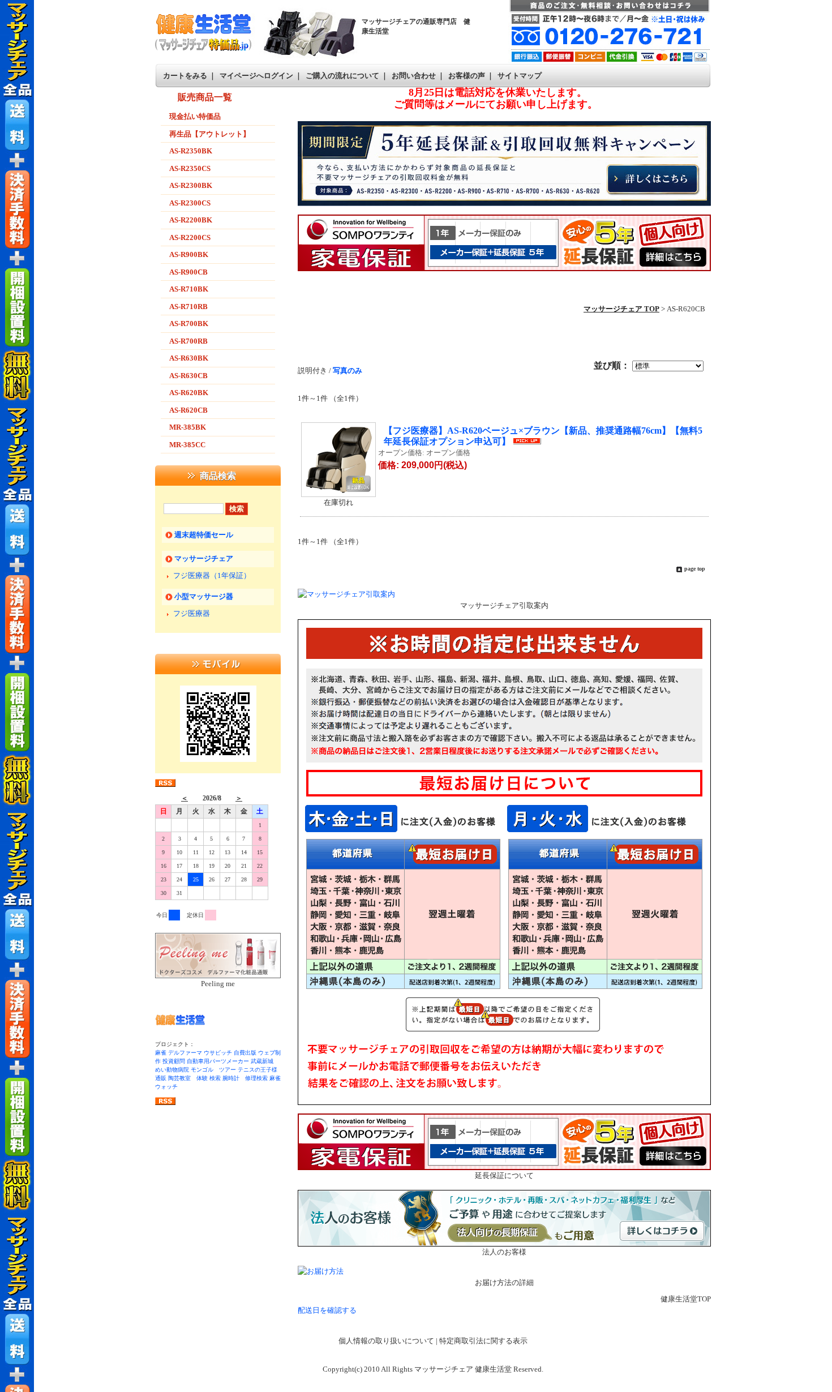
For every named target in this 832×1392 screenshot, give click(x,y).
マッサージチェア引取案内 (504, 605)
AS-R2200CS (190, 237)
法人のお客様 (504, 1252)
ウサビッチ (218, 1053)
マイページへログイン (256, 75)
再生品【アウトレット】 (209, 134)
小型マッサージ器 (203, 596)
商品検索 (218, 476)
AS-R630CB (188, 375)
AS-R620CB (188, 410)
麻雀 (160, 1053)
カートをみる (185, 75)
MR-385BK (187, 427)
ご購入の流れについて (342, 75)
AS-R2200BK (190, 220)
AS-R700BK (188, 323)
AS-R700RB (188, 341)
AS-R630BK (188, 358)
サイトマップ (520, 75)
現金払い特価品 (195, 116)
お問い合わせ (414, 75)
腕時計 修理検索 (245, 1078)
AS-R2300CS (190, 203)
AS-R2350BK (190, 151)
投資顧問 (173, 1061)
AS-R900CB (188, 272)
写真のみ (347, 370)
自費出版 (245, 1053)
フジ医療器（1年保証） (212, 575)
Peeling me (218, 983)
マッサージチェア (203, 558)
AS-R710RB (188, 306)
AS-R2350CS (190, 168)
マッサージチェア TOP (621, 309)
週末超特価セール (203, 534)
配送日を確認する (327, 1310)
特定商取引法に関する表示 (483, 1341)
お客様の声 (466, 75)
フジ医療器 (191, 613)
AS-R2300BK (190, 185)
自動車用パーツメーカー (218, 1061)
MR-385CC (187, 444)
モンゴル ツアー (213, 1070)
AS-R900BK (188, 254)
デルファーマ (185, 1053)
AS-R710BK (188, 289)
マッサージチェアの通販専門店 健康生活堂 (416, 26)
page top (694, 569)
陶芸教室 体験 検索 (194, 1078)
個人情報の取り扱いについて (386, 1341)
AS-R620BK (188, 392)
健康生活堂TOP (686, 1299)
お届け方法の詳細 (504, 1282)
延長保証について (504, 1175)
